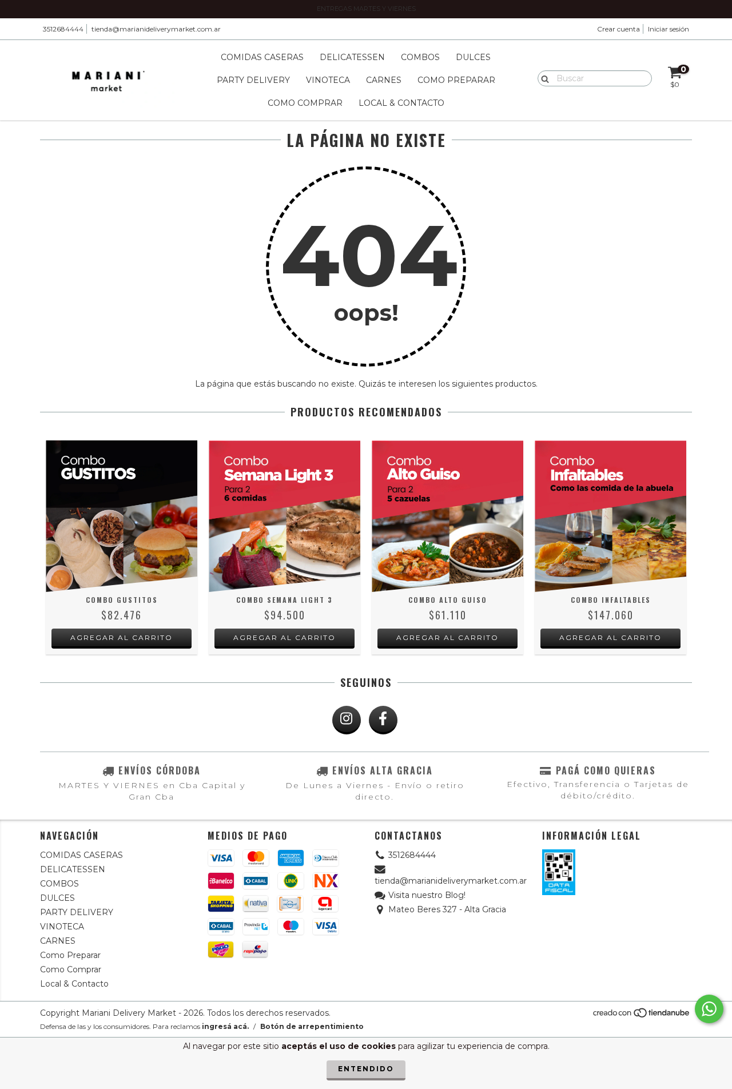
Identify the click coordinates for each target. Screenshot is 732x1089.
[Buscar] (542, 77)
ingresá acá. (225, 1026)
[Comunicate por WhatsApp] (709, 1009)
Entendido (366, 1068)
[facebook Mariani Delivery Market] (383, 720)
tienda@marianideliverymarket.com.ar (156, 29)
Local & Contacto (401, 103)
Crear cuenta (618, 29)
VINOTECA (328, 80)
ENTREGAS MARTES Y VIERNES (366, 9)
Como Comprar (305, 103)
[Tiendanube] (642, 1016)
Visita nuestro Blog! (427, 895)
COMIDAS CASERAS (262, 57)
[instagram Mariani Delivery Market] (346, 720)
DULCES (473, 57)
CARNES (383, 80)
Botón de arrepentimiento (312, 1026)
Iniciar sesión (668, 29)
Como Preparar (456, 80)
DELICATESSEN (352, 57)
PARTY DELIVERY (253, 80)
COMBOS (420, 57)
